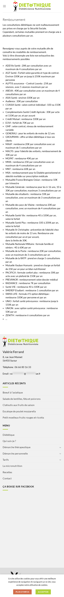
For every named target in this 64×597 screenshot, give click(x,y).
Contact (7, 478)
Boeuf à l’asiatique (13, 392)
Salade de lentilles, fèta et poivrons (22, 398)
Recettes (7, 472)
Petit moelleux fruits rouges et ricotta (23, 417)
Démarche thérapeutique (16, 447)
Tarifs (6, 459)
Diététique (8, 434)
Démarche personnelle (15, 453)
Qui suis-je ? (9, 440)
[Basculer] (60, 447)
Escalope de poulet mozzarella (19, 411)
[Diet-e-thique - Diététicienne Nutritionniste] (32, 6)
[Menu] (4, 6)
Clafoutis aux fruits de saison (18, 404)
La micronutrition (12, 465)
